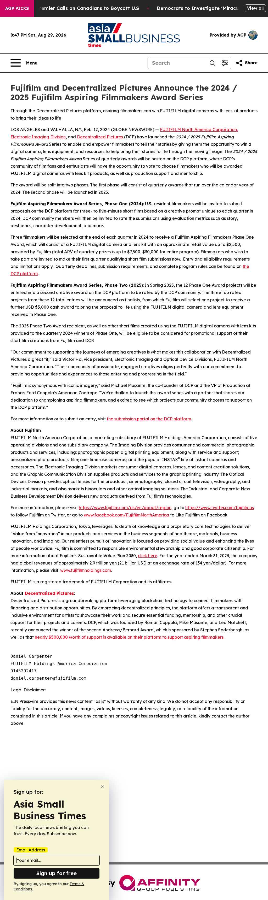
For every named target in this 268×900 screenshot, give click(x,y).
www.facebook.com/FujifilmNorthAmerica (126, 514)
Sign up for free (56, 873)
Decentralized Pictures (100, 136)
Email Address (30, 849)
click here (147, 555)
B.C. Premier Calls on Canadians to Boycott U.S (82, 8)
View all (255, 8)
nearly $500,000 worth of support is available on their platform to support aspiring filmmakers (129, 637)
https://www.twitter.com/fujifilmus (219, 507)
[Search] (212, 63)
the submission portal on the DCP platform (149, 418)
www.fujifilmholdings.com (85, 570)
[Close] (102, 786)
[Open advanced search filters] (225, 63)
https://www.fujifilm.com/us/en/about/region (125, 507)
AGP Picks (17, 8)
